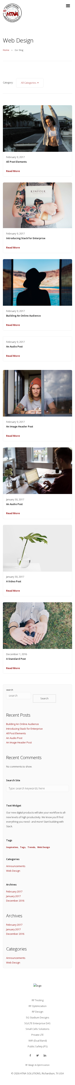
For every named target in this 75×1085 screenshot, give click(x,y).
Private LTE (37, 1034)
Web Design (43, 847)
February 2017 (14, 891)
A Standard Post (16, 659)
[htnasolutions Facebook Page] (30, 1055)
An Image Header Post (19, 426)
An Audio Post (14, 346)
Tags (22, 847)
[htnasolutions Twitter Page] (37, 1055)
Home (6, 50)
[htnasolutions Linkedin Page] (44, 1055)
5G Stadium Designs (37, 1017)
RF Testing (37, 1000)
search (9, 689)
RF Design (37, 1011)
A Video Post (13, 581)
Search (44, 698)
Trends (31, 847)
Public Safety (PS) (38, 1046)
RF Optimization (38, 1006)
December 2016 (15, 900)
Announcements (15, 866)
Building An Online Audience (23, 315)
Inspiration (12, 847)
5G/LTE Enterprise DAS (37, 1023)
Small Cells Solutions (37, 1029)
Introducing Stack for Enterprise (25, 238)
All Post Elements (16, 161)
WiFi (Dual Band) (37, 1040)
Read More (13, 171)
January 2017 (13, 896)
